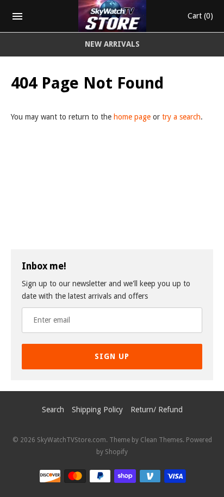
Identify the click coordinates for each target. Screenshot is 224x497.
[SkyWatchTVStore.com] (112, 16)
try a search (181, 116)
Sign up (112, 356)
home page (132, 116)
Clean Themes (161, 440)
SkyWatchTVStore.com (71, 440)
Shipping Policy (97, 409)
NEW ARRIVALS (112, 44)
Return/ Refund (156, 409)
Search (53, 409)
